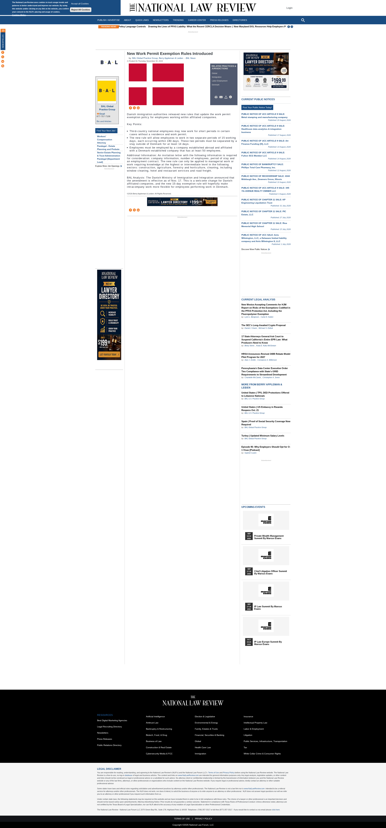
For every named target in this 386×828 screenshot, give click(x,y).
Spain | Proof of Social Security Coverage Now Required (265, 423)
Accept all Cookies (80, 3)
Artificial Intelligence (155, 716)
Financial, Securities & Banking (209, 735)
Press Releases (104, 739)
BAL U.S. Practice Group (255, 399)
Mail (221, 97)
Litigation (248, 735)
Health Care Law (203, 747)
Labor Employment (219, 81)
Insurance (248, 716)
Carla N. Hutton (267, 317)
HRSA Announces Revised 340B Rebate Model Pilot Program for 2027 (265, 355)
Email (102, 114)
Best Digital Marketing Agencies (112, 720)
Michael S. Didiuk (266, 328)
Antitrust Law (152, 722)
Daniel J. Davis (251, 328)
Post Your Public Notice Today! (257, 107)
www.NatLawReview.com (188, 775)
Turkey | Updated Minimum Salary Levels (262, 435)
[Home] (193, 7)
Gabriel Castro (250, 453)
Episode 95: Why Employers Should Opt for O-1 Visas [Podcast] (265, 448)
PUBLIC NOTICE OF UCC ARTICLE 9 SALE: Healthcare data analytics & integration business (263, 129)
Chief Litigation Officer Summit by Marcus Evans (270, 572)
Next (292, 27)
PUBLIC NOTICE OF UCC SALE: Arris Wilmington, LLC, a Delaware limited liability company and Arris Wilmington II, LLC (264, 238)
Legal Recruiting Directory (109, 726)
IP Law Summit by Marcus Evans (268, 607)
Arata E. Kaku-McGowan (266, 346)
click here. (276, 810)
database (128, 775)
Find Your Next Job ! (106, 130)
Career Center (197, 20)
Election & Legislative (205, 716)
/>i (231, 97)
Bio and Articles (104, 121)
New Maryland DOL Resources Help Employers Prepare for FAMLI (241, 26)
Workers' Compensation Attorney (104, 139)
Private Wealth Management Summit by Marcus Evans (269, 537)
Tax (245, 747)
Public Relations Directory (109, 745)
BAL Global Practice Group (107, 108)
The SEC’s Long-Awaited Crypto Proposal (263, 325)
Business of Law (153, 741)
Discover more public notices (254, 249)
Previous (289, 27)
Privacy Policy (228, 773)
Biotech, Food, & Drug (156, 735)
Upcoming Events (253, 507)
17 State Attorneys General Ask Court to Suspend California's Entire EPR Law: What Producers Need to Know (264, 339)
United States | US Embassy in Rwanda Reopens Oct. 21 (262, 408)
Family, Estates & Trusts (206, 729)
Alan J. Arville (250, 360)
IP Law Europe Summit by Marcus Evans (268, 643)
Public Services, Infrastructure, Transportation (265, 741)
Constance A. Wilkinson (267, 360)
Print (216, 97)
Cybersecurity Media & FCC (159, 753)
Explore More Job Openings (107, 166)
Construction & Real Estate (159, 747)
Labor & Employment (254, 729)
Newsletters (161, 20)
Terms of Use (213, 773)
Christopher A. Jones (271, 377)
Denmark (215, 85)
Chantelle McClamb (253, 377)
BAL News (191, 58)
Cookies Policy (19, 15)
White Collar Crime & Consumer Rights (262, 753)
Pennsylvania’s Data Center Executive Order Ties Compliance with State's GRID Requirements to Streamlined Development (264, 371)
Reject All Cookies (80, 9)
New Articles (3, 41)
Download (226, 97)
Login (289, 8)
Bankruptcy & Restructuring (159, 729)
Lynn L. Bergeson (252, 317)
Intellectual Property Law (255, 722)
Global (214, 73)
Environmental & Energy (206, 722)
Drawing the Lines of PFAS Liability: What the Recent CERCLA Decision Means (162, 26)
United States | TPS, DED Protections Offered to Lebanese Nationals (265, 394)
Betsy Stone (249, 346)
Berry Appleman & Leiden (171, 58)
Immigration (216, 77)
